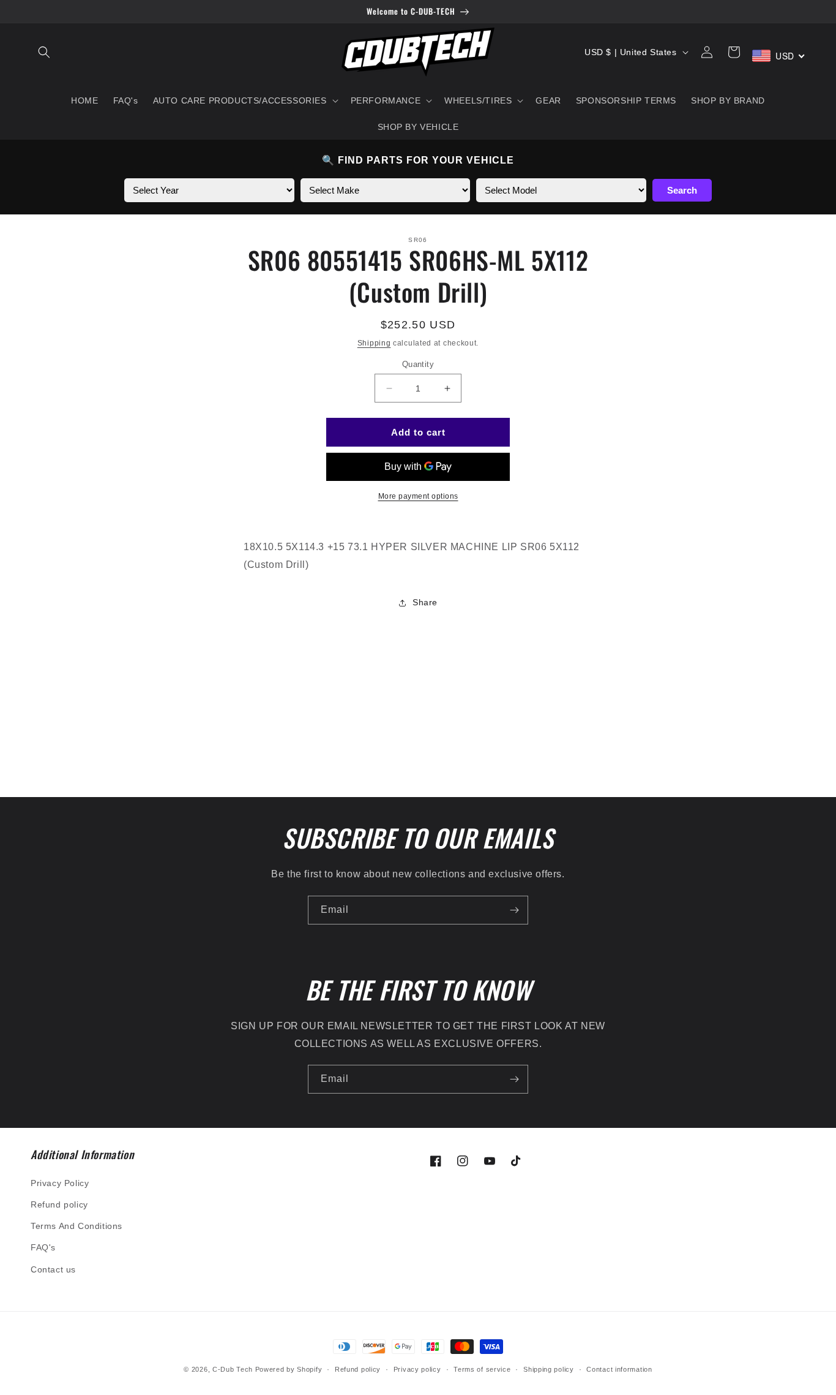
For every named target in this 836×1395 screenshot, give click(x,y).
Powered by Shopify (289, 1369)
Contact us (53, 1269)
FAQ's (43, 1247)
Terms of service (481, 1369)
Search (682, 190)
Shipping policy (548, 1369)
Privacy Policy (60, 1183)
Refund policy (59, 1204)
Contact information (619, 1369)
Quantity (418, 364)
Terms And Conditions (76, 1226)
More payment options (418, 496)
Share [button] (425, 602)
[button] (44, 52)
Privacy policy (417, 1369)
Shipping (374, 343)
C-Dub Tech (232, 1369)
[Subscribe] (514, 910)
